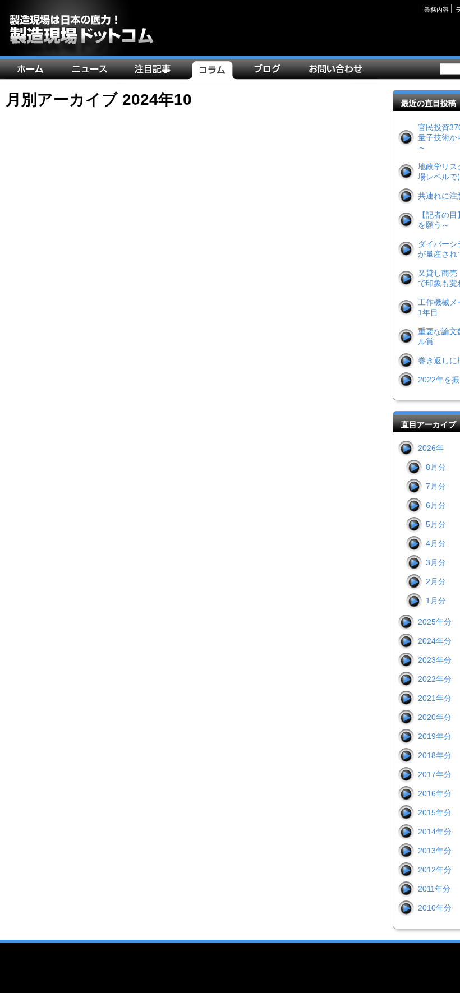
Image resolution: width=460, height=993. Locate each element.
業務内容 (436, 9)
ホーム (33, 71)
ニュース (92, 71)
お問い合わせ (338, 71)
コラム (214, 71)
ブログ (269, 71)
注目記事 (155, 71)
